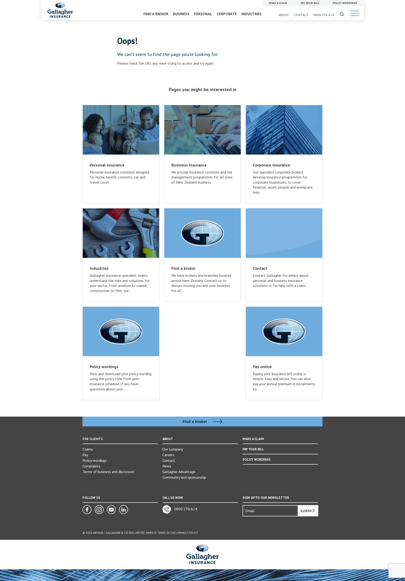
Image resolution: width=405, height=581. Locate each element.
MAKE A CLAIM (253, 439)
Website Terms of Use (161, 532)
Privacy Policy (188, 532)
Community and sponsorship (184, 477)
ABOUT (283, 15)
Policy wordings (94, 460)
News (166, 466)
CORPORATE (227, 13)
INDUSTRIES (251, 13)
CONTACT (301, 15)
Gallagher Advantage (178, 471)
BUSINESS (181, 13)
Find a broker (195, 421)
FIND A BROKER (155, 13)
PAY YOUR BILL (253, 449)
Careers (168, 454)
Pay (85, 454)
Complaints (91, 466)
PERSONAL (203, 13)
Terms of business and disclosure (108, 471)
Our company (172, 449)
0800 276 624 (323, 15)
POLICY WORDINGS (256, 459)
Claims (87, 449)
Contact (168, 460)
